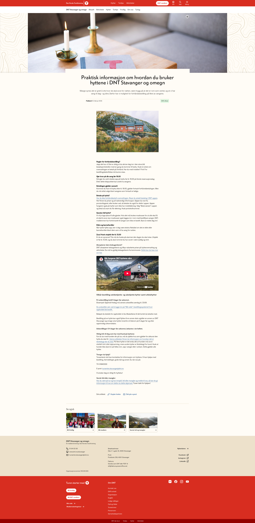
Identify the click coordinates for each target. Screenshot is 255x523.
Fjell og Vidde (112, 504)
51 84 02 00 (73, 449)
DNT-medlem (162, 3)
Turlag (137, 10)
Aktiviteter (130, 3)
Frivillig (123, 10)
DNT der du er (115, 521)
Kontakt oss (112, 488)
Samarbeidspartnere (115, 514)
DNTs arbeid (112, 492)
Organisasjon (112, 495)
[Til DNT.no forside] (77, 3)
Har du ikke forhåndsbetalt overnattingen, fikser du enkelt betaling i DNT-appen (126, 198)
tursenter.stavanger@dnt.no (113, 368)
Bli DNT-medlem (73, 497)
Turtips (121, 3)
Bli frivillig (71, 490)
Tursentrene (112, 507)
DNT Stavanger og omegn (76, 10)
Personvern (112, 511)
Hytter (113, 3)
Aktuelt (91, 10)
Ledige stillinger (113, 501)
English (110, 498)
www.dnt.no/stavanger (77, 452)
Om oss (130, 10)
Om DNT (112, 483)
